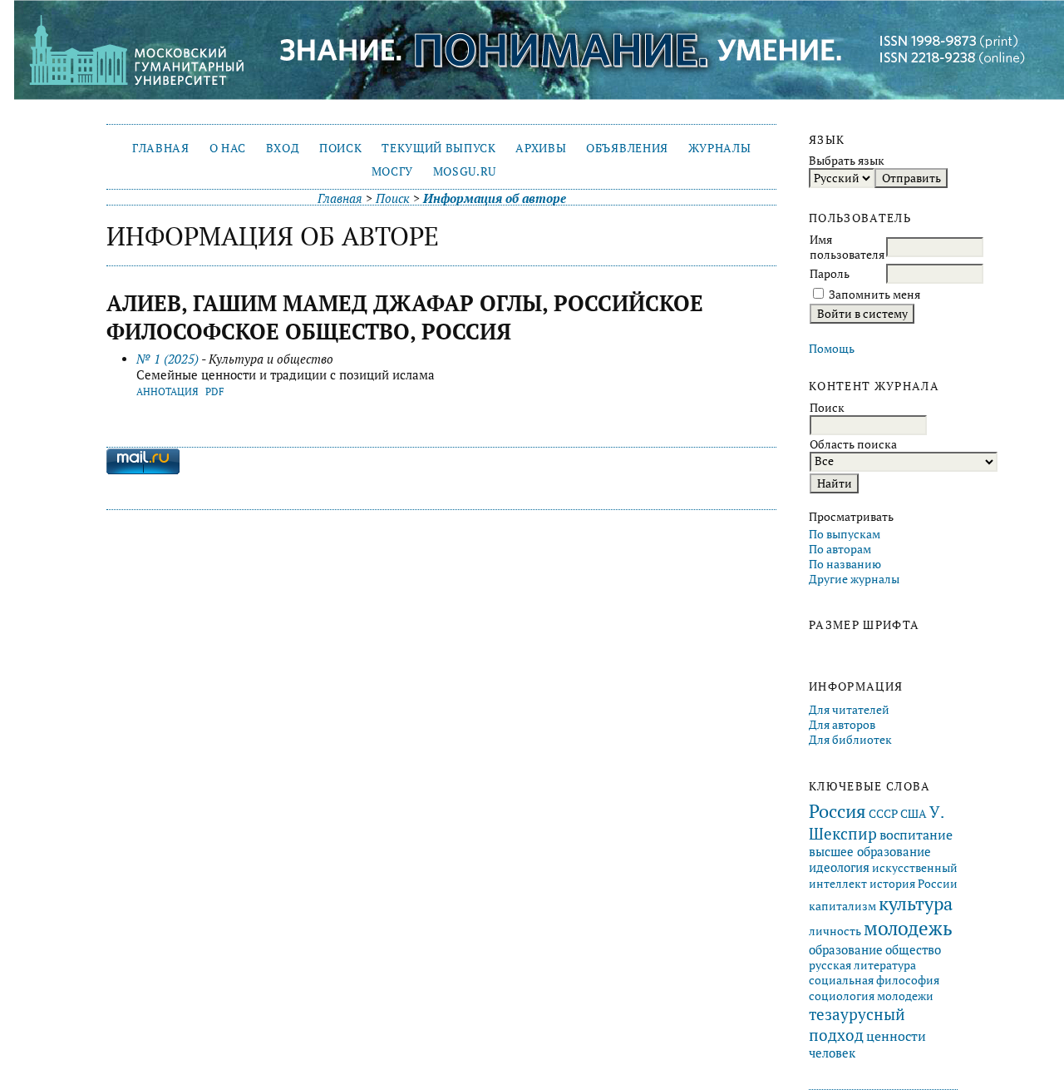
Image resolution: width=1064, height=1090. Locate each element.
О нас (227, 148)
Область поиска (853, 444)
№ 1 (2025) (167, 359)
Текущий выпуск (438, 148)
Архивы (540, 148)
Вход (283, 148)
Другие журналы (854, 579)
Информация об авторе (494, 198)
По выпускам (844, 534)
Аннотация (167, 391)
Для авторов (842, 724)
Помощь (832, 348)
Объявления (627, 148)
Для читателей (849, 709)
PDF (214, 391)
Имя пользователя (847, 247)
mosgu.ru (464, 171)
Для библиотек (850, 739)
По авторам (840, 549)
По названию (845, 564)
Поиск (340, 148)
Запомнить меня (874, 294)
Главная (161, 148)
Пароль (830, 273)
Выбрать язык (846, 160)
